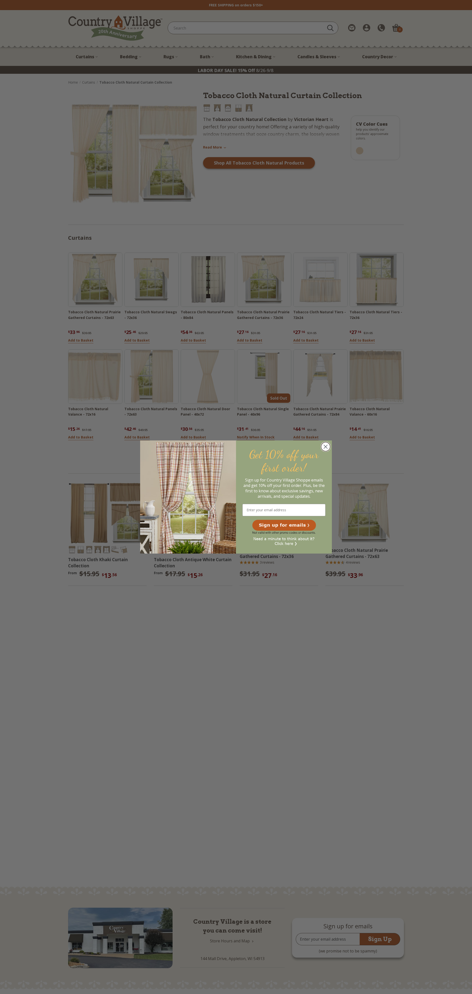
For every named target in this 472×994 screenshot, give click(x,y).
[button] (284, 525)
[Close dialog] (325, 446)
